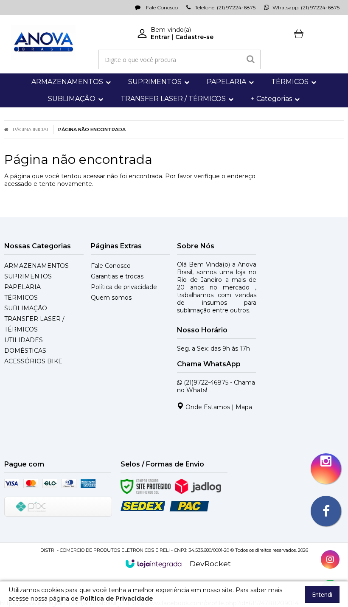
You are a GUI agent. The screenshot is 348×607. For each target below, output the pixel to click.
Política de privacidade (124, 287)
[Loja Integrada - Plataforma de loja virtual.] (153, 564)
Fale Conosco (161, 7)
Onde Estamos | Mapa (218, 407)
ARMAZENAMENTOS (36, 266)
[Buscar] (251, 59)
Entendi (322, 594)
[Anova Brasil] (43, 42)
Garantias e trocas (117, 276)
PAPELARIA (22, 287)
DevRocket (210, 563)
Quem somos (111, 297)
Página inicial (31, 129)
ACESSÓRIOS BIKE (33, 361)
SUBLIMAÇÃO (25, 308)
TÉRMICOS (21, 297)
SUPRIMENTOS (28, 276)
